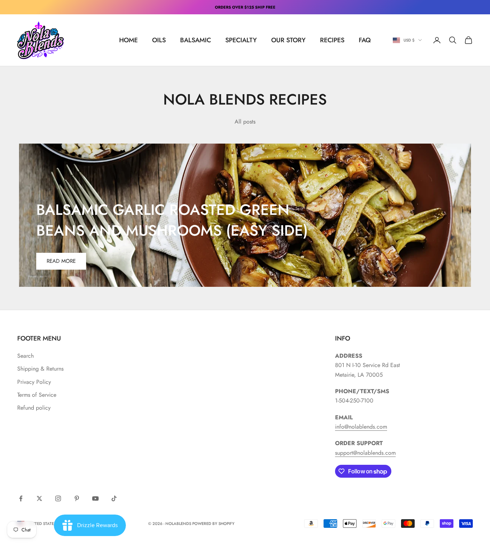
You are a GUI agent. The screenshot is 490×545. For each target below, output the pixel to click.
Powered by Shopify (213, 523)
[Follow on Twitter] (39, 498)
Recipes (332, 40)
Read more (61, 261)
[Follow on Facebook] (20, 498)
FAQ (365, 40)
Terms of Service (36, 395)
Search (25, 356)
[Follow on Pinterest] (76, 498)
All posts (245, 121)
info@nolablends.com (361, 427)
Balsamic (195, 40)
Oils (159, 40)
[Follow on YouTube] (95, 498)
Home (128, 40)
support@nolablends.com (365, 453)
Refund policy (34, 408)
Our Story (288, 40)
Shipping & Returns (40, 369)
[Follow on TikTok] (114, 498)
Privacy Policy (34, 382)
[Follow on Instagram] (58, 498)
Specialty (241, 40)
